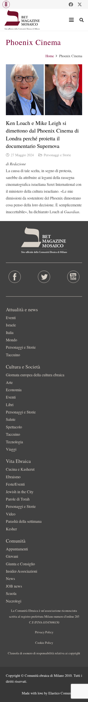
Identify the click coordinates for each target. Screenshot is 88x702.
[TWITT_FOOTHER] (44, 277)
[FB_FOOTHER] (14, 277)
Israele (11, 324)
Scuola (11, 593)
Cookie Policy (44, 642)
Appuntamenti (17, 548)
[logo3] (22, 20)
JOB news (14, 586)
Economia (14, 389)
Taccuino (13, 354)
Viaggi (11, 449)
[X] (79, 4)
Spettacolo (14, 426)
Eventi (11, 317)
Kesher (11, 528)
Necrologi (13, 600)
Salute (10, 419)
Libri (9, 404)
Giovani (12, 556)
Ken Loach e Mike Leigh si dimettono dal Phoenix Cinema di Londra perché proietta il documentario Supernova (42, 134)
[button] (6, 4)
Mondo (11, 339)
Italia (9, 332)
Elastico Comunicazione (65, 693)
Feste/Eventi (15, 484)
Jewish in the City (19, 491)
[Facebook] (70, 4)
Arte (9, 382)
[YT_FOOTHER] (73, 277)
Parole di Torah (18, 498)
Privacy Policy (44, 632)
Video (10, 513)
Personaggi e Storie (57, 155)
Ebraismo (13, 476)
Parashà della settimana (24, 521)
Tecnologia (14, 441)
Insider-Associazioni (21, 571)
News (10, 578)
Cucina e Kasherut (20, 469)
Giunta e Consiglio (20, 563)
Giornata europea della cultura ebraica (35, 374)
